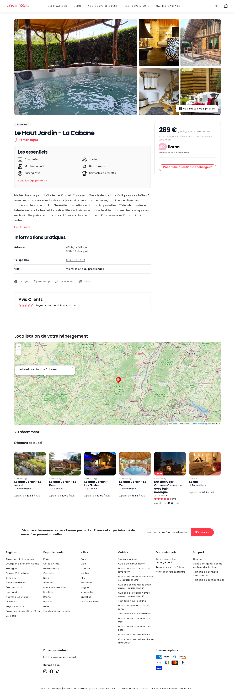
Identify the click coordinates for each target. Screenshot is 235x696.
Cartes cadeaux (168, 5)
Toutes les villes (90, 601)
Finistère (48, 592)
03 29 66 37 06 (75, 260)
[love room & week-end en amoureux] (18, 6)
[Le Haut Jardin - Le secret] (30, 463)
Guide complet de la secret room (134, 607)
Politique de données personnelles (205, 573)
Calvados (49, 573)
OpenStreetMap (200, 423)
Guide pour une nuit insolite (134, 634)
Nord (46, 578)
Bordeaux (86, 582)
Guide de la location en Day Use (134, 620)
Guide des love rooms (135, 688)
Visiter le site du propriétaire (85, 269)
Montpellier (87, 592)
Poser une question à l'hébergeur (187, 167)
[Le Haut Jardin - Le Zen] (135, 463)
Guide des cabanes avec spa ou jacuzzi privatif (135, 578)
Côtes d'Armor (52, 563)
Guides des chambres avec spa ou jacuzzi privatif (134, 586)
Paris (46, 559)
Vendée (48, 582)
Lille (83, 578)
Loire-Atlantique (52, 568)
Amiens (193, 478)
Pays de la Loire (15, 606)
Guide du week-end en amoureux (171, 688)
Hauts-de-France (16, 582)
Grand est (11, 578)
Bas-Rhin (22, 124)
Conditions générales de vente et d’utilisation (207, 565)
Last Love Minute (137, 5)
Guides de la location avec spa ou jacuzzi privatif (134, 594)
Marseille (86, 568)
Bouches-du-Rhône (55, 587)
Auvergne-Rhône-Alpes (20, 559)
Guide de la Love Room (131, 563)
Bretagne (11, 568)
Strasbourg (20, 478)
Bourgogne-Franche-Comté (22, 563)
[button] (118, 380)
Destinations (57, 5)
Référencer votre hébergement (166, 560)
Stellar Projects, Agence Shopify (96, 688)
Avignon (85, 587)
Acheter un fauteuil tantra (170, 571)
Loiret (46, 606)
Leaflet (174, 423)
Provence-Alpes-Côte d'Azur (23, 611)
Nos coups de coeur (103, 5)
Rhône (47, 597)
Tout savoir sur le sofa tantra (135, 613)
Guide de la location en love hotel (134, 628)
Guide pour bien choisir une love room (134, 570)
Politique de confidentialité (209, 580)
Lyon (83, 563)
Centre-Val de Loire (17, 573)
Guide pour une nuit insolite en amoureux (136, 641)
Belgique (11, 615)
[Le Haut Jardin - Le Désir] (65, 463)
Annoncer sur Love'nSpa (170, 567)
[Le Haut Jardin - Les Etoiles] (100, 463)
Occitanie (11, 601)
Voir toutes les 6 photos (199, 108)
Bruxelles (86, 597)
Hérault (47, 601)
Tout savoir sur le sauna (132, 601)
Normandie (12, 592)
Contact (197, 559)
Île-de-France (14, 587)
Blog (77, 5)
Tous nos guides (127, 559)
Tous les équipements (32, 180)
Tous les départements (57, 611)
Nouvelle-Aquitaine (17, 597)
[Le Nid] (205, 463)
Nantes (85, 573)
